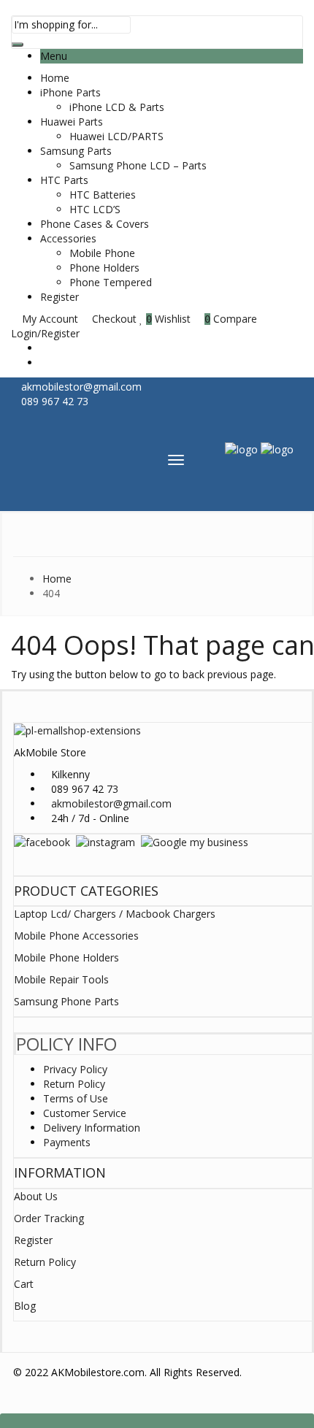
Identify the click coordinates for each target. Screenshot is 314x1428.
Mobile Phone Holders (66, 957)
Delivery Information (91, 1128)
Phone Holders (104, 268)
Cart (24, 1284)
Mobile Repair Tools (61, 979)
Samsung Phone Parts (66, 1001)
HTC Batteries (102, 194)
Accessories (68, 238)
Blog (25, 1306)
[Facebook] (42, 841)
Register (59, 297)
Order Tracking (49, 1218)
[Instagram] (105, 841)
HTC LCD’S (94, 209)
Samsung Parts (76, 151)
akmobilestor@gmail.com (111, 803)
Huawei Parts (71, 121)
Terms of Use (75, 1098)
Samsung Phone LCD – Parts (138, 165)
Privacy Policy (75, 1069)
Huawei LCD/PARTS (116, 136)
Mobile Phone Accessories (76, 936)
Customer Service (84, 1113)
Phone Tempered (110, 282)
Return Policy (74, 1084)
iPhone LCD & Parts (116, 107)
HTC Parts (64, 180)
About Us (36, 1196)
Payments (67, 1142)
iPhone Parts (70, 92)
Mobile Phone (102, 253)
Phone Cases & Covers (94, 224)
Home (54, 78)
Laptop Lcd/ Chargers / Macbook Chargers (114, 914)
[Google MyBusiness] (194, 841)
